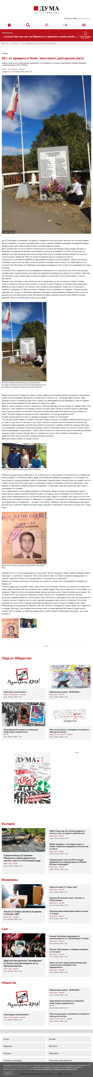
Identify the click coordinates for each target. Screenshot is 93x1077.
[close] (90, 1064)
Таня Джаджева (13, 694)
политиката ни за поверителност (65, 1069)
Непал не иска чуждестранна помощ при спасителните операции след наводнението (68, 965)
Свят (5, 929)
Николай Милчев (60, 734)
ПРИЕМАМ (8, 1073)
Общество (15, 43)
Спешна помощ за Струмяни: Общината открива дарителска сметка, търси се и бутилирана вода (22, 858)
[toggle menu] (84, 25)
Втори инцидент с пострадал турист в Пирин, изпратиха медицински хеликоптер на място (69, 846)
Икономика (10, 880)
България (8, 823)
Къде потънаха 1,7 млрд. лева (63, 887)
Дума (56, 694)
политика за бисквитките (43, 1069)
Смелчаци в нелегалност (15, 692)
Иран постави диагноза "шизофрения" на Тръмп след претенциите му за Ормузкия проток (23, 963)
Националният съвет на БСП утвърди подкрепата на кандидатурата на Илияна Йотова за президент (68, 862)
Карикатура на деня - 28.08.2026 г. (65, 692)
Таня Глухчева (12, 69)
